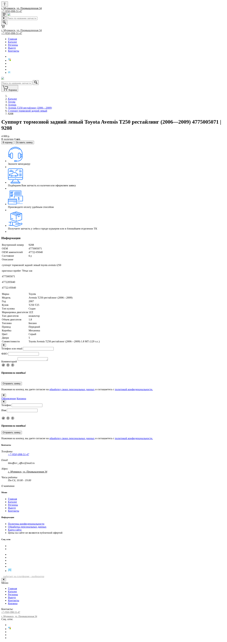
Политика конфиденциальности (26, 523)
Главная (12, 39)
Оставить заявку (24, 142)
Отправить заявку (12, 383)
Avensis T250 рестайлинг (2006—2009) (30, 107)
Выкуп (12, 47)
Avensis (12, 104)
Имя (3, 410)
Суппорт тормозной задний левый (27, 110)
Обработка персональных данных (27, 526)
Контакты (13, 50)
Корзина (21, 398)
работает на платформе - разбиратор (23, 576)
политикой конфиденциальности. (134, 389)
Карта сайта (14, 529)
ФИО (4, 353)
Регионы (13, 44)
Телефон (6, 405)
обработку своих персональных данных (72, 389)
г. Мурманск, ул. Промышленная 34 (21, 8)
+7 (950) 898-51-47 (11, 11)
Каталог (12, 41)
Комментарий (9, 361)
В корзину (8, 142)
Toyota (11, 101)
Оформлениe (8, 398)
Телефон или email (11, 348)
